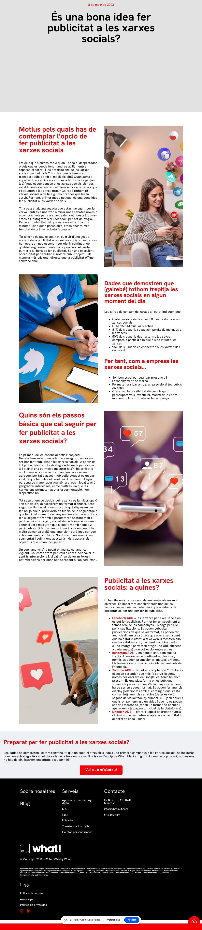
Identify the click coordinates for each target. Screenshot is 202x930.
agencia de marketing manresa (85, 868)
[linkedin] (28, 910)
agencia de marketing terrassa (61, 870)
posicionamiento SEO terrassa (156, 872)
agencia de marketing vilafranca (90, 870)
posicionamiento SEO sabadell (99, 872)
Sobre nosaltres (37, 791)
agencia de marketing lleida (58, 868)
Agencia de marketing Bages (32, 868)
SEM (65, 814)
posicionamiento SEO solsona (128, 872)
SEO (64, 808)
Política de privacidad (33, 905)
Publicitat (68, 820)
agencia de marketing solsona (33, 870)
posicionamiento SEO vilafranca (34, 875)
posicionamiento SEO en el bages (120, 870)
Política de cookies (31, 893)
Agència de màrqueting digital (76, 802)
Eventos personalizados (77, 832)
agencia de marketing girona (112, 868)
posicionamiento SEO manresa (45, 872)
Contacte (114, 791)
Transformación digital (76, 826)
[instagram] (21, 910)
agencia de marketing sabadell (166, 868)
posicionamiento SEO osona (72, 872)
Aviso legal (27, 899)
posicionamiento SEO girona (149, 870)
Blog (25, 803)
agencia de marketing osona (139, 868)
